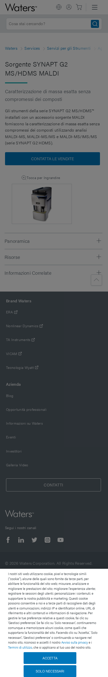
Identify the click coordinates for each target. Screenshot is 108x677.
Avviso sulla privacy (74, 642)
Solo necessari (50, 670)
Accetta (50, 657)
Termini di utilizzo (20, 647)
